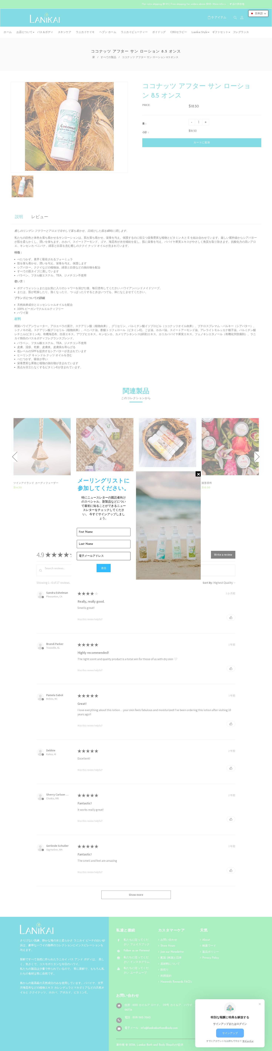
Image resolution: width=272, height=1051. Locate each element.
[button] (258, 13)
